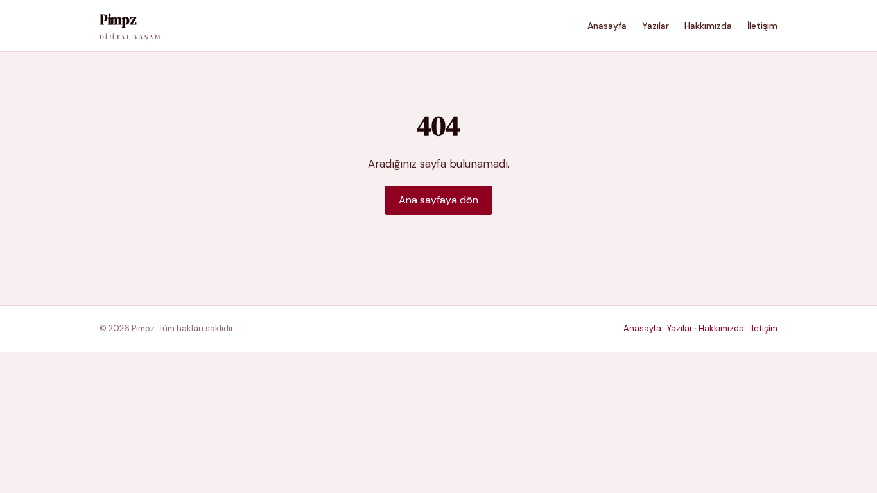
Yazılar (655, 25)
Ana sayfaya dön (438, 200)
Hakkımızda (708, 25)
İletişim (762, 25)
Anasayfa (607, 25)
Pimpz (130, 25)
